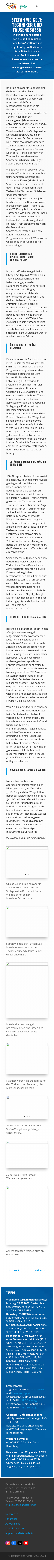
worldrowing (38, 1389)
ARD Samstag (29, 1400)
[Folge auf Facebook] (13, 1543)
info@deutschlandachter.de (20, 1504)
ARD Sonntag (29, 1407)
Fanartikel (11, 1518)
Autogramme (12, 1523)
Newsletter (11, 1514)
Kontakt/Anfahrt (14, 1528)
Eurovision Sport (20, 1393)
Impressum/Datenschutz (19, 1533)
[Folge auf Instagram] (7, 1543)
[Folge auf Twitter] (19, 1543)
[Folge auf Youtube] (25, 1543)
